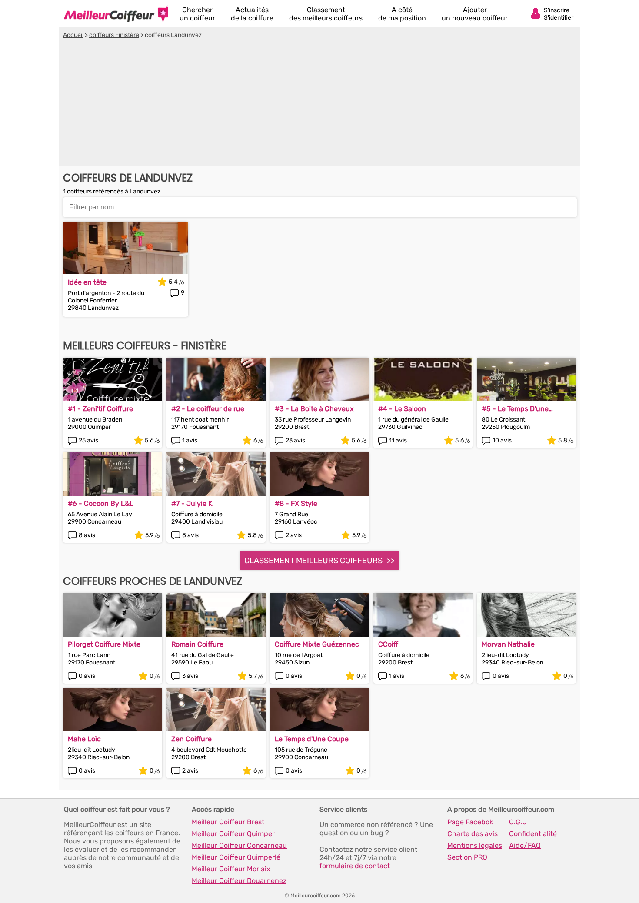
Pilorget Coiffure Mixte (104, 644)
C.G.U (518, 822)
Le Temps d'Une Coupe (312, 739)
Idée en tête (87, 282)
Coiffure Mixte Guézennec (317, 644)
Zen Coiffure (191, 739)
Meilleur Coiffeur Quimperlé (236, 857)
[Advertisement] (319, 104)
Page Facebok (470, 822)
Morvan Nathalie (508, 644)
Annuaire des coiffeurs (116, 13)
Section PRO (467, 857)
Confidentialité (533, 834)
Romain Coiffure (197, 644)
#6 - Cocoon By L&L (100, 503)
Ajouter (475, 14)
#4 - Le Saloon (402, 409)
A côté (402, 14)
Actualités (252, 14)
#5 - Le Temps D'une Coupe (515, 409)
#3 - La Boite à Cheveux (314, 409)
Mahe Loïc (84, 739)
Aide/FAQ (525, 845)
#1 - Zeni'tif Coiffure (100, 409)
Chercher (197, 14)
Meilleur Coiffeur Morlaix (231, 869)
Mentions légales (474, 845)
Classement (326, 14)
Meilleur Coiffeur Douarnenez (239, 880)
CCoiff (388, 644)
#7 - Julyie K (192, 503)
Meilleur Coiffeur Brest (228, 822)
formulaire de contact (355, 866)
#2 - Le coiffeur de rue (207, 409)
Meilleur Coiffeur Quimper (233, 834)
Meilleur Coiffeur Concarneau (239, 845)
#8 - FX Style (296, 503)
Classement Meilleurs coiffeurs (313, 560)
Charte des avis (472, 834)
